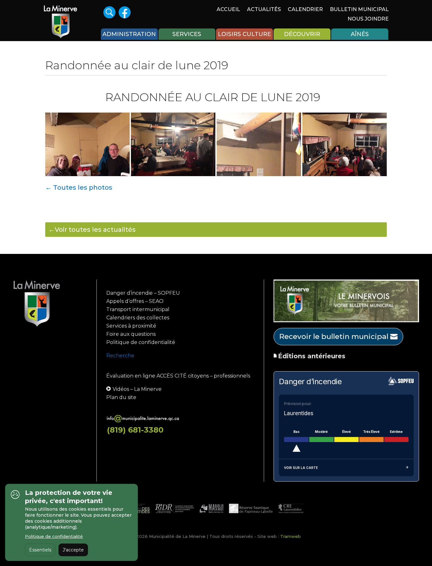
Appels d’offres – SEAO (135, 301)
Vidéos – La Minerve (137, 389)
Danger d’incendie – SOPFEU (143, 293)
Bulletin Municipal (359, 9)
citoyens (198, 376)
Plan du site (121, 397)
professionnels (232, 376)
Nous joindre (368, 19)
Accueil (228, 9)
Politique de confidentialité (140, 342)
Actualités (264, 9)
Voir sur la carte (301, 468)
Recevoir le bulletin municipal (333, 336)
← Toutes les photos (78, 187)
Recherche (120, 356)
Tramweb (290, 536)
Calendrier (305, 9)
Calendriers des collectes (137, 318)
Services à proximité (131, 326)
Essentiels (40, 550)
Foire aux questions (131, 334)
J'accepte (73, 550)
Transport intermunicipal (138, 309)
